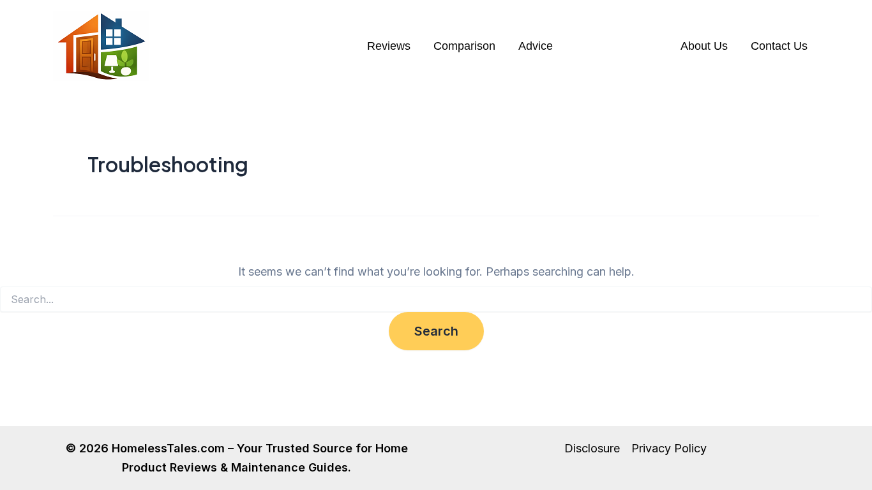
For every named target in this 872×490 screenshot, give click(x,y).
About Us (704, 46)
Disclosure (592, 448)
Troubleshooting (617, 46)
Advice (535, 46)
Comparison (464, 46)
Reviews (388, 46)
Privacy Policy (669, 448)
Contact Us (779, 46)
